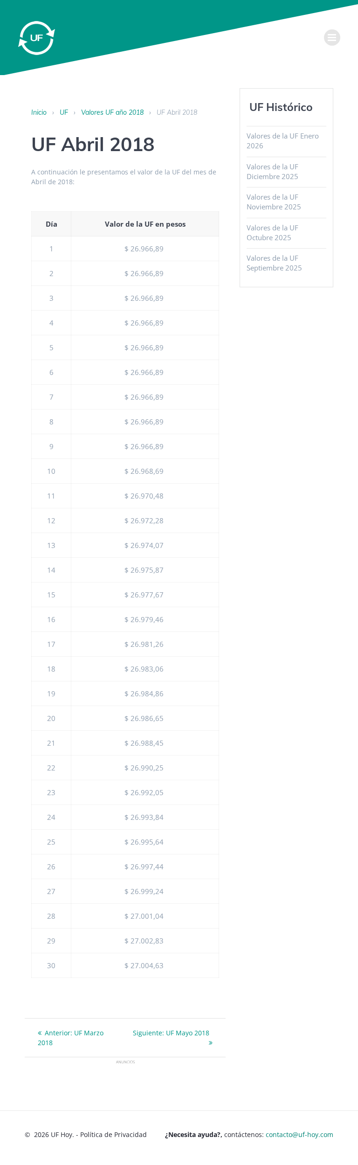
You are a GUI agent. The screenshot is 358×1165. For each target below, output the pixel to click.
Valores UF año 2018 (112, 112)
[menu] (332, 37)
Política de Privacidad (113, 1134)
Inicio (39, 112)
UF (64, 112)
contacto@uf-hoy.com (299, 1134)
